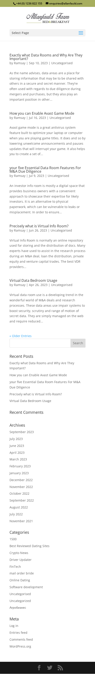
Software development (26, 587)
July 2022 (16, 514)
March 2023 (18, 459)
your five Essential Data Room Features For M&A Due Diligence (45, 169)
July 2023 (16, 439)
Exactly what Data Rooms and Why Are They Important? (46, 57)
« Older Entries (21, 336)
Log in (14, 626)
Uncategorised (62, 63)
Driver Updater (21, 560)
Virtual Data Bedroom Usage (33, 280)
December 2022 (21, 480)
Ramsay (19, 63)
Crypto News (19, 553)
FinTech (15, 566)
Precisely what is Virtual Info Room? (39, 226)
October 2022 (19, 493)
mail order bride (22, 573)
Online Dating (20, 580)
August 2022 (19, 507)
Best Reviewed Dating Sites (29, 546)
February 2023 (20, 466)
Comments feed (21, 639)
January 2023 (19, 473)
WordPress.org (20, 646)
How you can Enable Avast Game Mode (42, 113)
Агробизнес (18, 607)
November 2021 (21, 521)
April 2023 (17, 452)
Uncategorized (20, 601)
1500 (13, 539)
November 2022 (21, 487)
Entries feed (18, 632)
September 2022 (22, 500)
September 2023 (22, 432)
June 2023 (17, 446)
